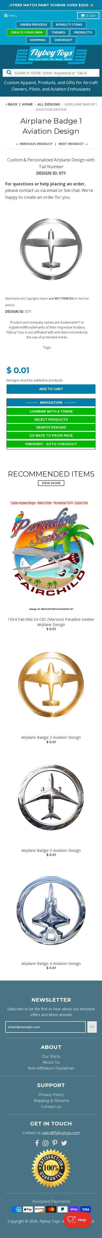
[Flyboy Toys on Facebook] (37, 1143)
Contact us (51, 1106)
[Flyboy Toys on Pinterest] (54, 1143)
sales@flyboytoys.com (61, 1132)
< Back (11, 104)
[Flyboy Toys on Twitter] (64, 1143)
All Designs (48, 104)
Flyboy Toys (49, 1221)
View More (51, 483)
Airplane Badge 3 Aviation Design (51, 850)
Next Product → (73, 144)
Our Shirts (51, 1056)
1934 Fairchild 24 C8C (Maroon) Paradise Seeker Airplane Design (51, 622)
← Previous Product (34, 144)
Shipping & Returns (51, 1100)
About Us (51, 1062)
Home (27, 104)
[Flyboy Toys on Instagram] (46, 1143)
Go (92, 1027)
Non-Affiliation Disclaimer (51, 1068)
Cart (91, 15)
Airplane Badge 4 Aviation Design (51, 963)
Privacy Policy (51, 1094)
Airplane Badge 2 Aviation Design (51, 737)
